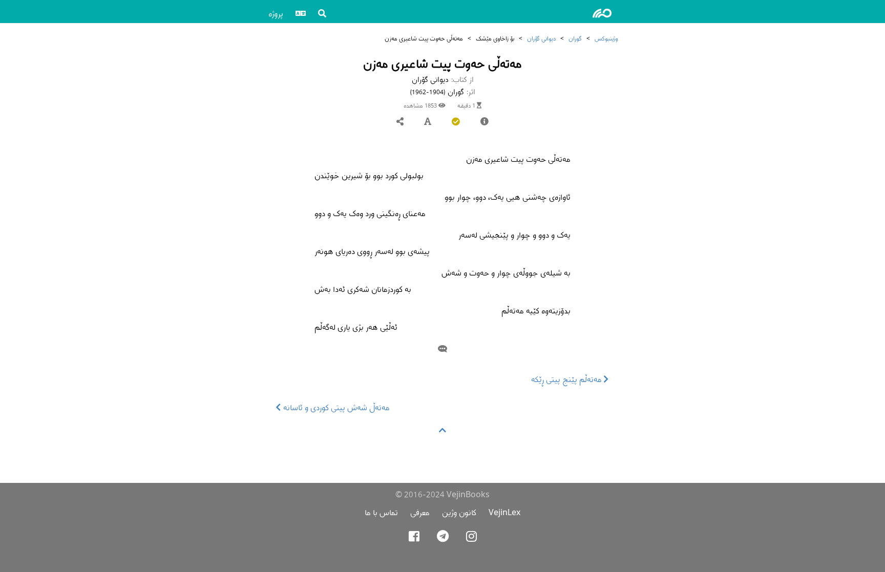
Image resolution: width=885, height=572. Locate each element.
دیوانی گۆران (541, 38)
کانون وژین (459, 512)
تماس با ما (381, 512)
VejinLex (504, 512)
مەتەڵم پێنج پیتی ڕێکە (567, 379)
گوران (575, 38)
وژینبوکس (606, 38)
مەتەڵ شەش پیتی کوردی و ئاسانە (335, 407)
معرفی (420, 512)
